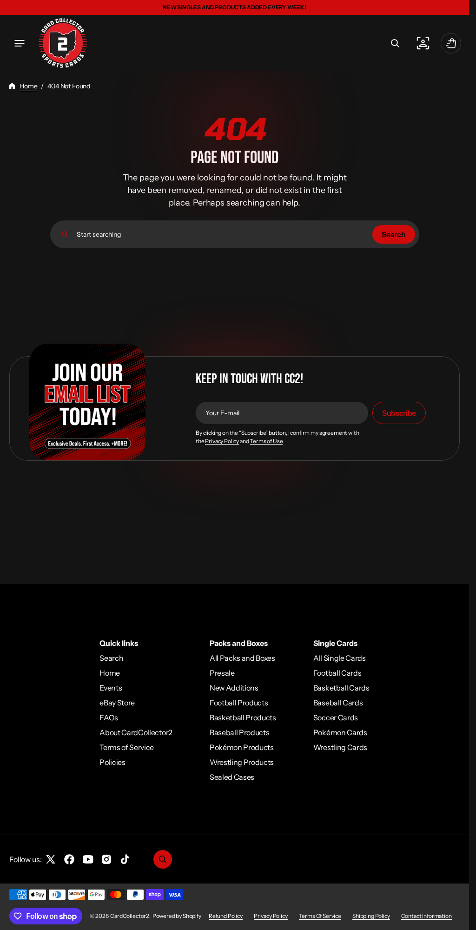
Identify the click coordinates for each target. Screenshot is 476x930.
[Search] (64, 234)
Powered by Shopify (176, 915)
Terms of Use (266, 441)
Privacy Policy (222, 441)
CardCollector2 (129, 915)
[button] (19, 43)
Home (28, 86)
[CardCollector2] (62, 43)
